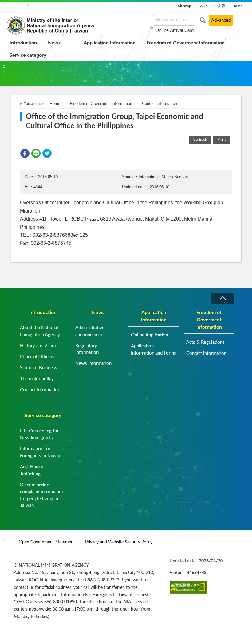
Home (237, 6)
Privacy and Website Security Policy (118, 542)
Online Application (149, 335)
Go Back (200, 140)
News (54, 42)
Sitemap (184, 6)
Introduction (23, 42)
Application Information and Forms (153, 349)
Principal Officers (37, 357)
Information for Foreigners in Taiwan (40, 452)
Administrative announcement (90, 331)
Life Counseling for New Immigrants (39, 434)
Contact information (159, 104)
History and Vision (38, 345)
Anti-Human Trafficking (32, 470)
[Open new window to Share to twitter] (47, 153)
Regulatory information (87, 349)
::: (3, 4)
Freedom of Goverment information (186, 42)
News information (93, 363)
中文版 (219, 6)
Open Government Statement (47, 542)
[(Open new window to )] (188, 587)
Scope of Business (38, 368)
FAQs (202, 6)
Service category (28, 55)
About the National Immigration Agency (40, 331)
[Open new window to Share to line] (36, 153)
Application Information (110, 42)
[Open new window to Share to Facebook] (25, 153)
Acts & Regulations (205, 342)
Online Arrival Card (174, 30)
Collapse (222, 298)
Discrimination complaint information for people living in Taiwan (42, 495)
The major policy (37, 379)
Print (221, 140)
